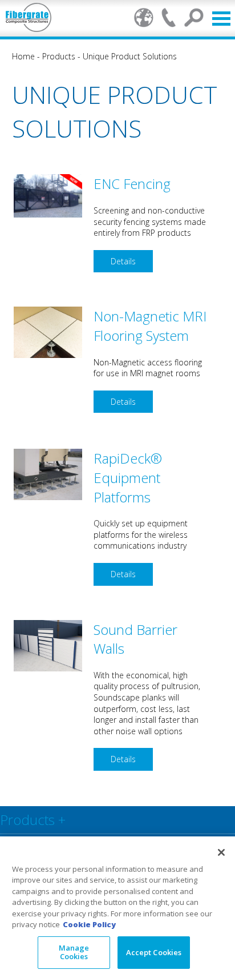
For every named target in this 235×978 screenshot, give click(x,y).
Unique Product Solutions (130, 56)
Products (58, 56)
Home (23, 56)
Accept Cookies (154, 952)
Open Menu (221, 18)
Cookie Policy (89, 924)
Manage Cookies (74, 952)
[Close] (221, 852)
